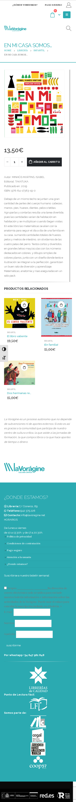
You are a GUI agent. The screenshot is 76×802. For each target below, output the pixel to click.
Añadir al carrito (46, 161)
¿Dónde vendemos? (24, 5)
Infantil (11, 332)
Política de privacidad (19, 536)
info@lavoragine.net (33, 515)
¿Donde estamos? (17, 564)
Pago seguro (53, 5)
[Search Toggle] (69, 28)
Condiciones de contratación (23, 543)
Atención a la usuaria (19, 557)
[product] (19, 313)
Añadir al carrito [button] (24, 304)
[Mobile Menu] (67, 14)
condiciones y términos (32, 588)
